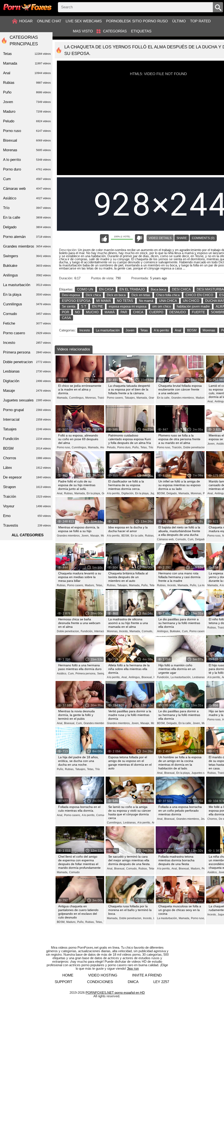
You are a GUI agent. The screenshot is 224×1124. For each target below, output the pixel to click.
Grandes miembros (27, 246)
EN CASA (106, 289)
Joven (130, 330)
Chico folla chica (168, 295)
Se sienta (68, 306)
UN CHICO (191, 301)
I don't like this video (139, 238)
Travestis (27, 525)
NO (77, 312)
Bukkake (27, 266)
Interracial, (100, 631)
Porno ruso (27, 131)
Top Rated (200, 21)
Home (67, 975)
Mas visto (83, 31)
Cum (27, 179)
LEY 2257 (161, 982)
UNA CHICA (168, 301)
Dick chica (93, 295)
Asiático (27, 198)
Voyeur (27, 506)
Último (179, 21)
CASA (66, 318)
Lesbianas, (198, 677)
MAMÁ (110, 312)
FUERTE (198, 312)
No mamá (146, 301)
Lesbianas (27, 371)
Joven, (211, 443)
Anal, (210, 401)
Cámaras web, (165, 539)
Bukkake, (175, 631)
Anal (178, 330)
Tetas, (143, 447)
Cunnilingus (27, 304)
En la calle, (163, 397)
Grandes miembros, (183, 397)
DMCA (133, 982)
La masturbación (108, 330)
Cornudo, (181, 539)
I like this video (104, 238)
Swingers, (103, 673)
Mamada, (62, 397)
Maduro (27, 111)
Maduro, (201, 397)
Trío (151, 447)
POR (65, 312)
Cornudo (74, 872)
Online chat (49, 21)
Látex (27, 468)
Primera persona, (85, 673)
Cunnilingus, (76, 397)
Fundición (27, 439)
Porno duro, (124, 447)
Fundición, (87, 631)
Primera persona (27, 352)
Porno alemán (27, 237)
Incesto (84, 330)
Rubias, (68, 493)
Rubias (27, 83)
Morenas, (90, 397)
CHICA (138, 312)
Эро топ (133, 968)
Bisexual (27, 140)
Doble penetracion (27, 362)
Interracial (27, 419)
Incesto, (172, 585)
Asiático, (62, 673)
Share (182, 238)
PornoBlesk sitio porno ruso (137, 21)
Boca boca (158, 289)
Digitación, (127, 493)
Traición (27, 496)
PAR (124, 312)
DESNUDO (177, 312)
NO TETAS (125, 301)
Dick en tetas (140, 295)
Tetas (144, 330)
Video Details (160, 238)
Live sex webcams (84, 21)
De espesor (27, 477)
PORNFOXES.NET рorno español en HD (115, 992)
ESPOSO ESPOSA (76, 301)
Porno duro (27, 169)
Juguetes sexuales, (202, 772)
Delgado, (171, 493)
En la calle (27, 217)
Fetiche (27, 323)
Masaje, (95, 535)
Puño (27, 92)
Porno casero (27, 333)
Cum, (191, 539)
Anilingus (27, 275)
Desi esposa (71, 295)
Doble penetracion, (194, 447)
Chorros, (212, 818)
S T (83, 306)
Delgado (27, 227)
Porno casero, (115, 397)
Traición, (103, 397)
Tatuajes (27, 429)
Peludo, (111, 447)
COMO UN (85, 289)
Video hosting (102, 975)
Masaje (27, 391)
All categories (28, 535)
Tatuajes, (130, 397)
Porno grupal (27, 410)
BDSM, (161, 493)
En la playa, (94, 493)
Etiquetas (141, 31)
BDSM (192, 330)
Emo (27, 516)
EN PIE (97, 306)
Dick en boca (116, 295)
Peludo (27, 121)
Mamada (27, 63)
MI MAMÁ (103, 301)
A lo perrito (161, 330)
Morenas (209, 330)
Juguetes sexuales (27, 400)
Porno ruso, (64, 447)
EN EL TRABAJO (132, 289)
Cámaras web (27, 188)
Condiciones (100, 982)
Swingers (27, 256)
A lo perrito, (113, 493)
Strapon (27, 487)
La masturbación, (181, 677)
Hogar (26, 21)
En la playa (27, 294)
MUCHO (92, 312)
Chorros (27, 458)
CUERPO (156, 312)
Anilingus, (163, 631)
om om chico (161, 306)
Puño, (135, 447)
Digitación (27, 381)
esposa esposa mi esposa (127, 306)
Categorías (115, 31)
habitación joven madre (193, 306)
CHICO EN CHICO (199, 295)
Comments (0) (203, 238)
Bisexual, (147, 677)
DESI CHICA (181, 289)
